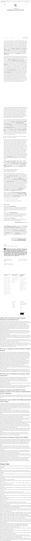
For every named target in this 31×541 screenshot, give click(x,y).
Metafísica (19, 253)
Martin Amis (15, 253)
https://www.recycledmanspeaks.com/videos (23, 495)
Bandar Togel (13, 422)
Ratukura (28, 538)
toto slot (20, 406)
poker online (4, 503)
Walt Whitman (15, 255)
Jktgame (14, 508)
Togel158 (11, 473)
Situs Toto (6, 442)
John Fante (12, 252)
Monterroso (23, 253)
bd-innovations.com (3, 340)
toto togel (13, 411)
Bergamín (14, 249)
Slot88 (26, 352)
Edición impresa (15, 8)
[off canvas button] (4, 4)
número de (21, 239)
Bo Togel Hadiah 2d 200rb (12, 331)
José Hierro (16, 252)
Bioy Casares (17, 249)
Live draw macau (25, 395)
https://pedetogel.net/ (23, 485)
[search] (26, 4)
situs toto (15, 344)
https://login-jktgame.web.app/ (5, 506)
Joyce (19, 252)
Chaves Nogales (8, 250)
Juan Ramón (25, 252)
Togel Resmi (28, 530)
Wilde (18, 255)
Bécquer (11, 249)
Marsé (13, 253)
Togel (27, 439)
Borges (21, 249)
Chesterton (12, 250)
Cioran (16, 250)
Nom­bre (21, 307)
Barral (5, 249)
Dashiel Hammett (19, 250)
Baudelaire (8, 249)
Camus (5, 250)
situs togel (9, 499)
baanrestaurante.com (12, 497)
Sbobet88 (23, 515)
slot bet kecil (26, 386)
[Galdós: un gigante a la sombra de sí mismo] (15, 269)
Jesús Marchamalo (8, 252)
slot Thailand (6, 365)
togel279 (11, 451)
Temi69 (9, 471)
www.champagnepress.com (17, 487)
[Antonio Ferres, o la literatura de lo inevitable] (23, 269)
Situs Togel (2, 425)
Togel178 (14, 457)
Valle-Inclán (8, 255)
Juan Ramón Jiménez (6, 253)
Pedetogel (7, 524)
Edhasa (23, 250)
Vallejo (12, 255)
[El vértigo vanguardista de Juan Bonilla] (7, 269)
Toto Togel (8, 433)
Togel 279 (10, 468)
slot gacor (1, 378)
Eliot (25, 250)
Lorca (11, 253)
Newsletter (13, 307)
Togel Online (13, 326)
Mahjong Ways (24, 363)
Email (21, 305)
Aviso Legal (13, 304)
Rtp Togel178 (16, 470)
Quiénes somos (14, 301)
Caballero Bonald (24, 249)
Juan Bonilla (21, 252)
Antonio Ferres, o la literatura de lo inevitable (23, 275)
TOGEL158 (19, 370)
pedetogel (14, 336)
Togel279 (1, 526)
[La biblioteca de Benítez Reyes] (15, 23)
